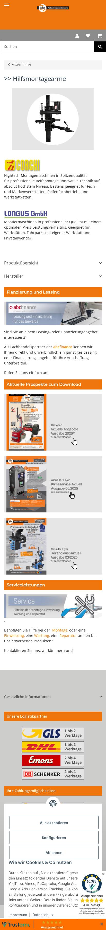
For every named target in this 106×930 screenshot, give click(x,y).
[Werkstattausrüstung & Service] (53, 8)
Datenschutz (43, 914)
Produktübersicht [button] (21, 263)
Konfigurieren (54, 837)
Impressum (17, 914)
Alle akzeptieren (54, 822)
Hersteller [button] (13, 276)
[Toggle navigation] (6, 3)
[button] (77, 35)
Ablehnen (54, 852)
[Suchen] (100, 46)
